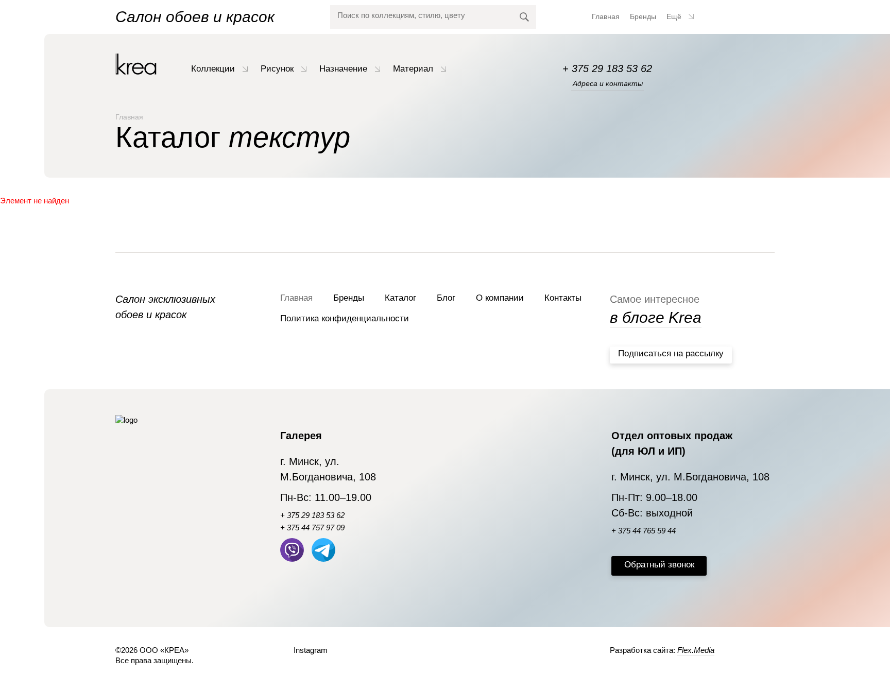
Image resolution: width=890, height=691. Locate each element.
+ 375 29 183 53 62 (607, 68)
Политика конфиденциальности (344, 318)
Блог (446, 298)
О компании (500, 298)
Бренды (643, 16)
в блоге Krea (655, 317)
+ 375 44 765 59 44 (643, 530)
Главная (606, 16)
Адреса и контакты (608, 83)
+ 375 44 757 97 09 (312, 527)
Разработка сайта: (662, 650)
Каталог (400, 298)
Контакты (562, 298)
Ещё (674, 16)
